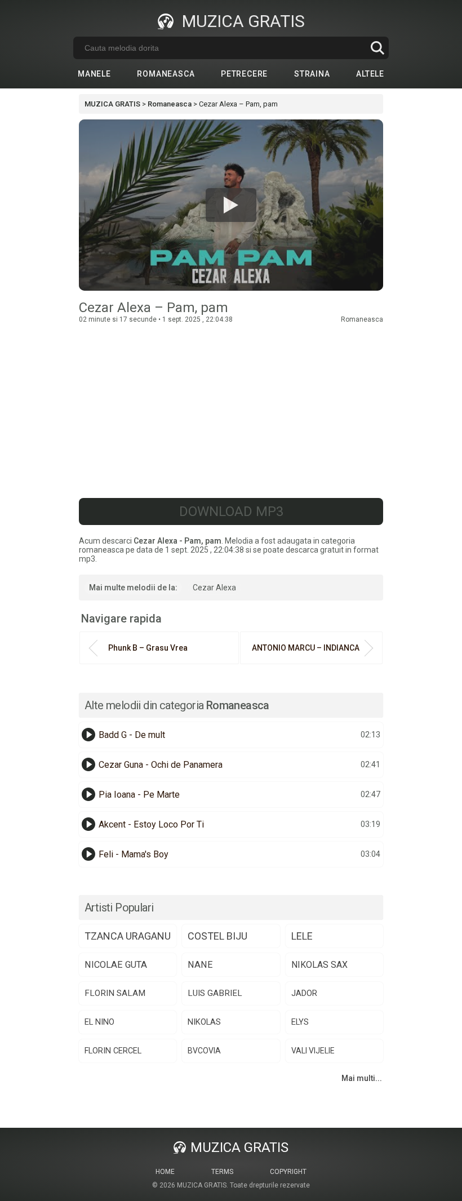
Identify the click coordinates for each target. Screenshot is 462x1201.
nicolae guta (116, 964)
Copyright (288, 1172)
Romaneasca (165, 73)
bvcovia (204, 1050)
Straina (312, 73)
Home (165, 1172)
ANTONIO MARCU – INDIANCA (305, 647)
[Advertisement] (231, 408)
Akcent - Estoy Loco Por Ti (151, 824)
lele (302, 936)
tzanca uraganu (128, 936)
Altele (370, 73)
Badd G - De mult (132, 735)
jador (304, 993)
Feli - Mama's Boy (133, 854)
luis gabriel (215, 993)
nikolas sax (319, 964)
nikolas (204, 1022)
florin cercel (113, 1051)
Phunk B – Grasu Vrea (148, 647)
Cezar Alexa (214, 587)
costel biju (217, 936)
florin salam (115, 993)
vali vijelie (313, 1050)
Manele (94, 73)
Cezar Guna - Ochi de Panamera (161, 764)
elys (300, 1022)
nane (200, 964)
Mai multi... (361, 1078)
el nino (99, 1022)
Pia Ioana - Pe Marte (139, 794)
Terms (222, 1172)
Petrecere (244, 73)
